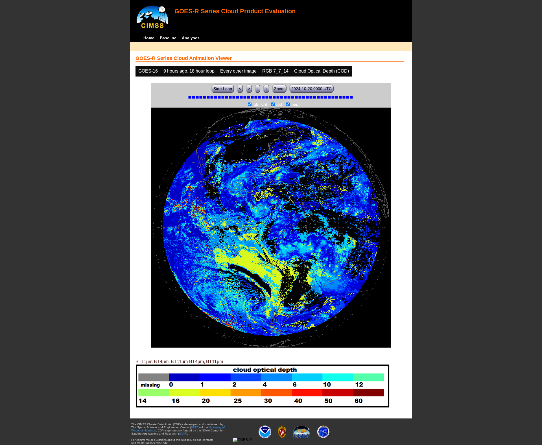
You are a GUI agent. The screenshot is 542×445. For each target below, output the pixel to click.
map (294, 104)
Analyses (191, 38)
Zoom (279, 88)
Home (148, 38)
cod (279, 104)
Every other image (238, 71)
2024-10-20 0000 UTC (311, 88)
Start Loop (222, 88)
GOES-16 (148, 71)
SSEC (195, 427)
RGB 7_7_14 (275, 71)
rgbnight (259, 104)
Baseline (168, 38)
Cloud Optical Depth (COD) (321, 71)
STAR (182, 433)
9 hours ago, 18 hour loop (189, 71)
